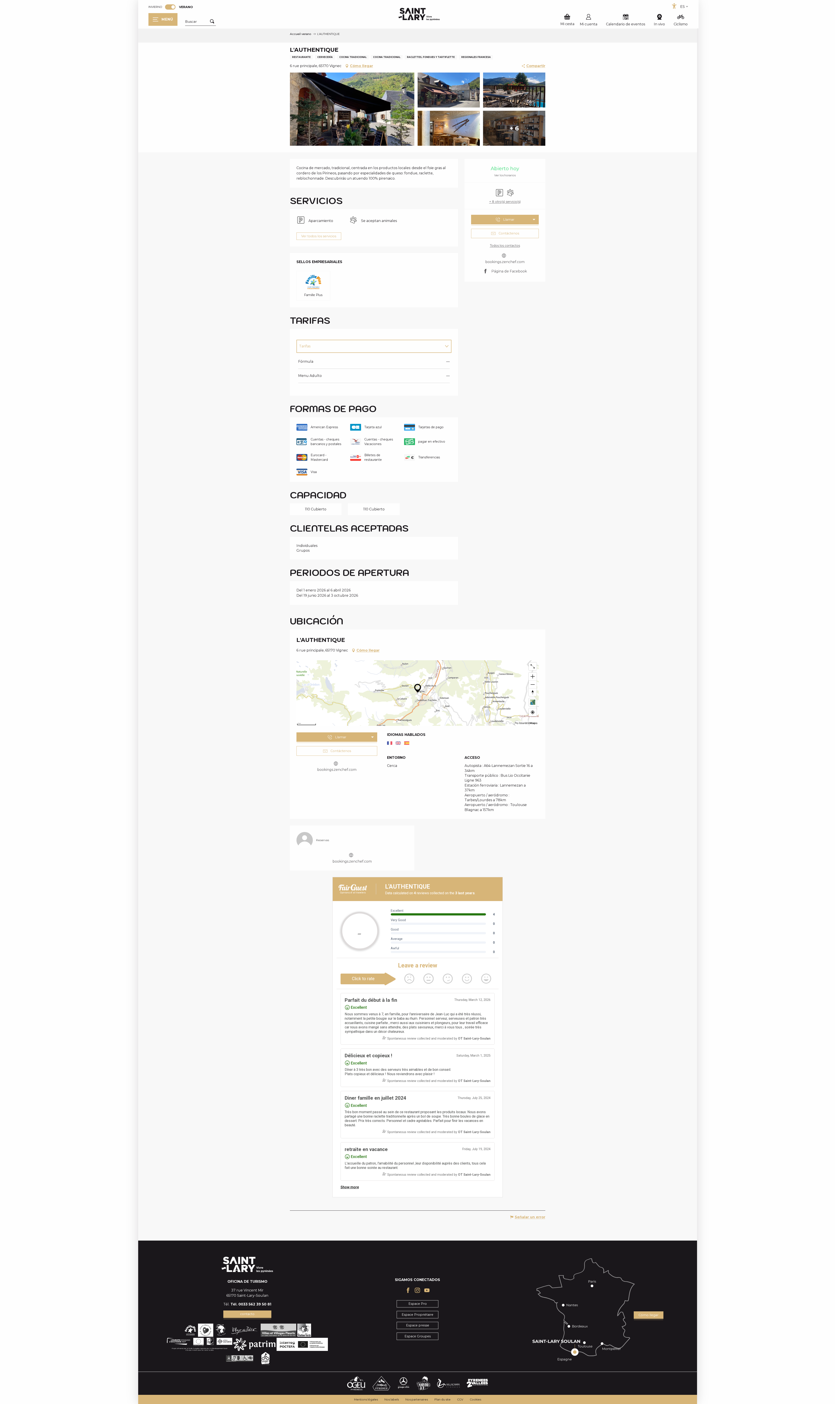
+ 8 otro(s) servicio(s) (505, 202)
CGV (460, 1399)
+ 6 (514, 128)
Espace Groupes (418, 1336)
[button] (200, 21)
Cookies (475, 1399)
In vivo (659, 24)
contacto (247, 1314)
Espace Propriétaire (417, 1315)
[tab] (369, 346)
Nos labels (391, 1399)
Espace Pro (417, 1304)
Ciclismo (681, 24)
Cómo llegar (648, 1315)
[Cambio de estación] (171, 7)
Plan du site (442, 1399)
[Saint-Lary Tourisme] (419, 14)
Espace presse (417, 1325)
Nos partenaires (416, 1399)
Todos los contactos (505, 246)
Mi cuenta (588, 24)
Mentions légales (366, 1399)
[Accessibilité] (674, 6)
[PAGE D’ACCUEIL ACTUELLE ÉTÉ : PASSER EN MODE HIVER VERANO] (170, 7)
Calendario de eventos (625, 24)
